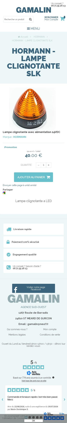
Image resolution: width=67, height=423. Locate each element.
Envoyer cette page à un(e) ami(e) (19, 185)
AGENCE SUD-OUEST (33, 307)
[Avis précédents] (2, 399)
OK (33, 421)
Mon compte (49, 329)
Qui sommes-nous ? (17, 329)
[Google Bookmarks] (4, 193)
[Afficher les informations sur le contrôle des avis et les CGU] (53, 377)
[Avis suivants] (64, 399)
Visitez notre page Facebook (36, 288)
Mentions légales (17, 334)
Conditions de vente (50, 334)
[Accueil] (33, 12)
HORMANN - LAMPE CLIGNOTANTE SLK (33, 62)
